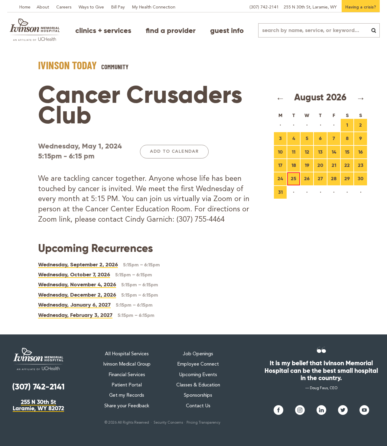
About (43, 7)
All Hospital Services (127, 354)
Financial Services (127, 375)
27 (320, 178)
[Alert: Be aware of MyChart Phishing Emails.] (12, 3)
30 (360, 178)
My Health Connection (153, 7)
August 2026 (320, 97)
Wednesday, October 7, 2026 (74, 274)
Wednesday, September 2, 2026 (78, 264)
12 (307, 152)
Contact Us (198, 406)
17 (280, 165)
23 (360, 165)
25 (293, 178)
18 (293, 165)
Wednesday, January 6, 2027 (74, 304)
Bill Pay (118, 7)
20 (320, 165)
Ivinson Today (67, 64)
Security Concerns (168, 423)
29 (347, 178)
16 (360, 152)
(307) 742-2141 (264, 7)
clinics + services (103, 30)
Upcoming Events (198, 375)
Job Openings (198, 354)
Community (114, 66)
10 (280, 152)
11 (293, 152)
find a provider (171, 30)
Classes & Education (198, 385)
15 (347, 152)
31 (280, 192)
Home (25, 7)
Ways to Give (91, 7)
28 (334, 178)
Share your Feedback (126, 406)
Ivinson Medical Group (127, 364)
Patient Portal (127, 385)
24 (280, 178)
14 (334, 152)
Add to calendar (174, 151)
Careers (63, 7)
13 (320, 152)
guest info (227, 30)
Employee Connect (198, 364)
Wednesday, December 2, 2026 (77, 294)
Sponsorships (198, 395)
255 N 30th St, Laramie (310, 7)
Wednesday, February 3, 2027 (75, 314)
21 (334, 165)
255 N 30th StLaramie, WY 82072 (38, 405)
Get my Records (126, 395)
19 (307, 165)
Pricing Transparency (203, 423)
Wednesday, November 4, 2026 (77, 284)
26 (307, 178)
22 (347, 165)
